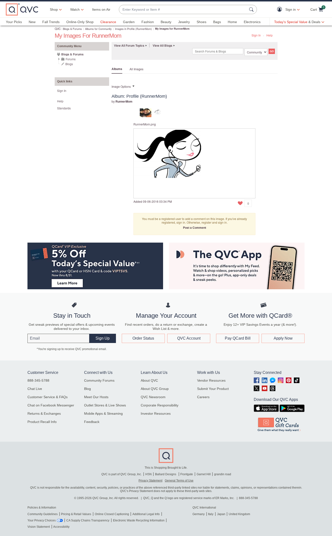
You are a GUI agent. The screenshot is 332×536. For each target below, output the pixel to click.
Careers (203, 397)
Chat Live (34, 389)
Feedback (91, 422)
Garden (129, 22)
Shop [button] (54, 9)
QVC (58, 28)
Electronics (252, 22)
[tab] (145, 112)
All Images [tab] (136, 69)
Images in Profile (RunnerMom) (133, 29)
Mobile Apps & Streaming (103, 413)
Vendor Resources (211, 380)
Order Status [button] (143, 338)
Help (269, 35)
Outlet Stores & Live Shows (105, 405)
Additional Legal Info (146, 514)
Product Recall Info (42, 422)
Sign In (256, 35)
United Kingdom (239, 514)
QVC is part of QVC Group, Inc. (121, 474)
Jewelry (184, 22)
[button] (280, 10)
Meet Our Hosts (96, 397)
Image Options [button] (121, 86)
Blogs (69, 64)
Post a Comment (194, 227)
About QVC (149, 380)
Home (232, 22)
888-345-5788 (38, 380)
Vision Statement (38, 526)
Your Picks (14, 22)
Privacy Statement (150, 480)
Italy (210, 514)
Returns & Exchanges (44, 413)
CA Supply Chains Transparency (87, 520)
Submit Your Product (213, 389)
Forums (71, 59)
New (32, 22)
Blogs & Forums (72, 29)
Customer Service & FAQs (47, 397)
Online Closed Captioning (112, 514)
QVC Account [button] (189, 338)
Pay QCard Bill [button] (238, 338)
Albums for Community (98, 29)
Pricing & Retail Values (76, 514)
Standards (64, 108)
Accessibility (61, 526)
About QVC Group (155, 389)
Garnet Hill (204, 474)
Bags (217, 22)
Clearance (108, 22)
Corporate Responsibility (159, 405)
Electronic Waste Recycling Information (139, 520)
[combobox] (183, 9)
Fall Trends (51, 22)
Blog (87, 389)
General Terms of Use (179, 480)
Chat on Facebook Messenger (50, 405)
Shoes (201, 22)
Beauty (166, 22)
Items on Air (101, 9)
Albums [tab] (117, 69)
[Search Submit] (252, 9)
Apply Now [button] (283, 338)
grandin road (222, 474)
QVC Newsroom (153, 397)
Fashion (147, 22)
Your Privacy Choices (41, 520)
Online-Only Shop (80, 22)
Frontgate (186, 474)
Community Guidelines (42, 514)
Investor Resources (156, 413)
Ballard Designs (166, 474)
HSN (148, 474)
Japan (221, 514)
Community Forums (99, 380)
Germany (198, 514)
